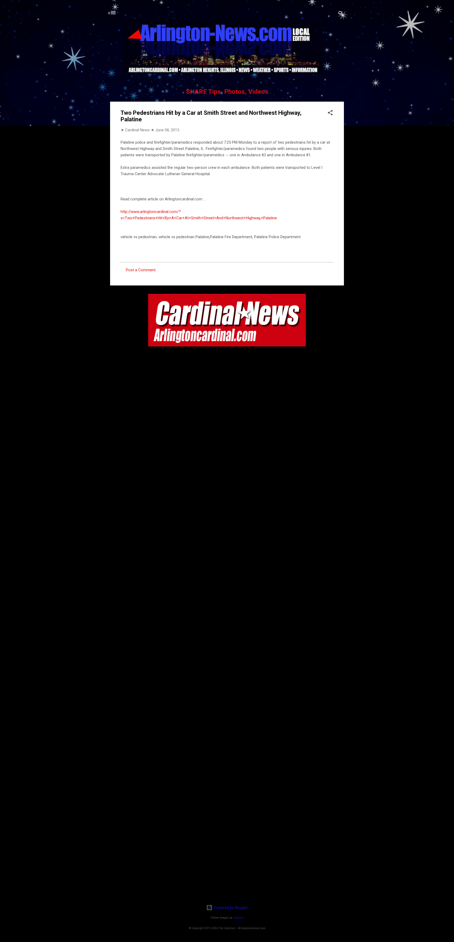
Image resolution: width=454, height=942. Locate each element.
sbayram (238, 917)
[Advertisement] (227, 866)
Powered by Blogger (230, 907)
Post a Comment (141, 270)
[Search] (341, 14)
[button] (330, 114)
